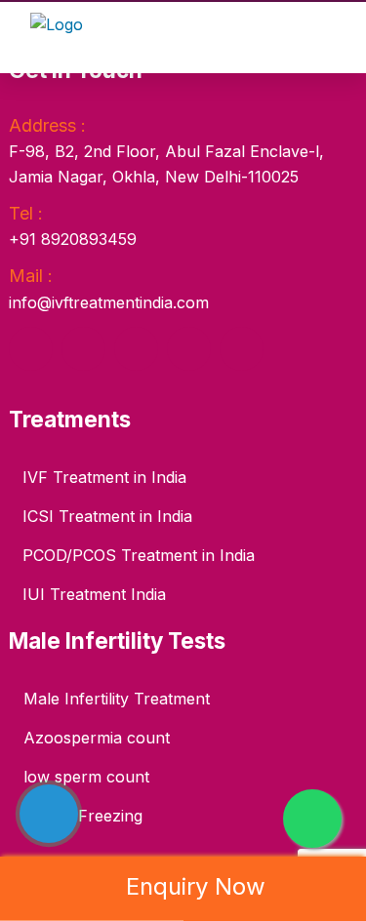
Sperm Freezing (82, 815)
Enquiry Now (195, 886)
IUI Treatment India (94, 594)
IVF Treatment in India (104, 477)
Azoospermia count (96, 737)
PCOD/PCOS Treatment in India (138, 555)
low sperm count (86, 776)
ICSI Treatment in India (107, 516)
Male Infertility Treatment (116, 698)
